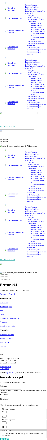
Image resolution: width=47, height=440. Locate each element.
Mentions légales (6, 307)
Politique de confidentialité (9, 318)
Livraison (31, 15)
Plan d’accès (4, 369)
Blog (2, 310)
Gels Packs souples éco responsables (35, 45)
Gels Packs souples (34, 42)
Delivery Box (36, 27)
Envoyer (4, 439)
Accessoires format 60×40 (38, 39)
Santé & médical (33, 17)
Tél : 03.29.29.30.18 (7, 127)
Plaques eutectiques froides (36, 50)
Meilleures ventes (6, 338)
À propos (3, 322)
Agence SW (10, 373)
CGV (2, 314)
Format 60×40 (36, 25)
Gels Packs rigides (33, 48)
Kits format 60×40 (37, 31)
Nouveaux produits (7, 335)
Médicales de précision (36, 19)
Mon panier (4, 346)
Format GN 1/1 (36, 23)
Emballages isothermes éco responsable (35, 12)
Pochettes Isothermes (32, 7)
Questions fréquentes (7, 326)
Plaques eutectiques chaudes (34, 53)
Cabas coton (32, 21)
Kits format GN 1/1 (38, 29)
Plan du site (4, 303)
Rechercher (4, 140)
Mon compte (4, 342)
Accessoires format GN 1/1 (38, 35)
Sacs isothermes (31, 5)
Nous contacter (5, 367)
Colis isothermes (31, 9)
